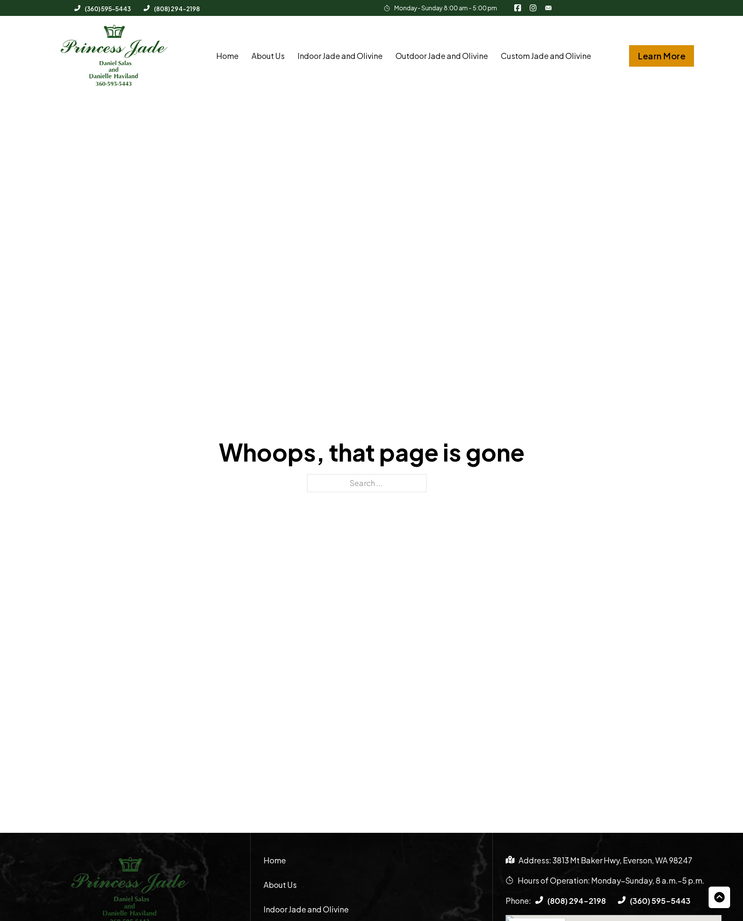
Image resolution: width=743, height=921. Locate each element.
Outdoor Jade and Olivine (442, 56)
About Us (268, 56)
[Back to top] (719, 897)
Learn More (661, 55)
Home (227, 56)
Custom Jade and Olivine (546, 56)
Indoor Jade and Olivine (340, 56)
